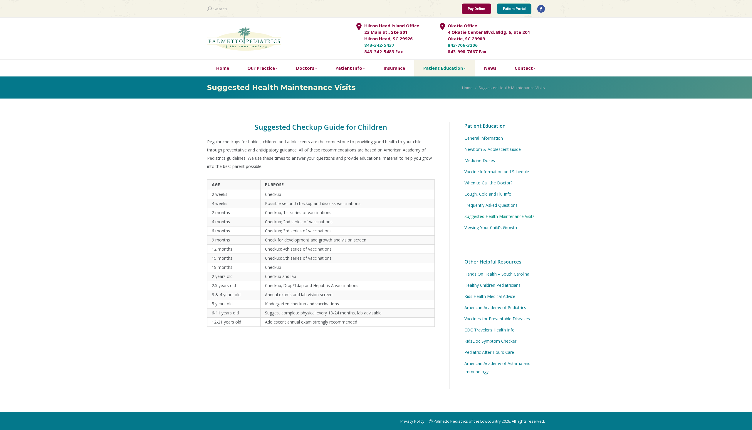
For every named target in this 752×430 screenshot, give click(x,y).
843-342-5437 (379, 45)
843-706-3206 (463, 45)
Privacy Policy (412, 421)
